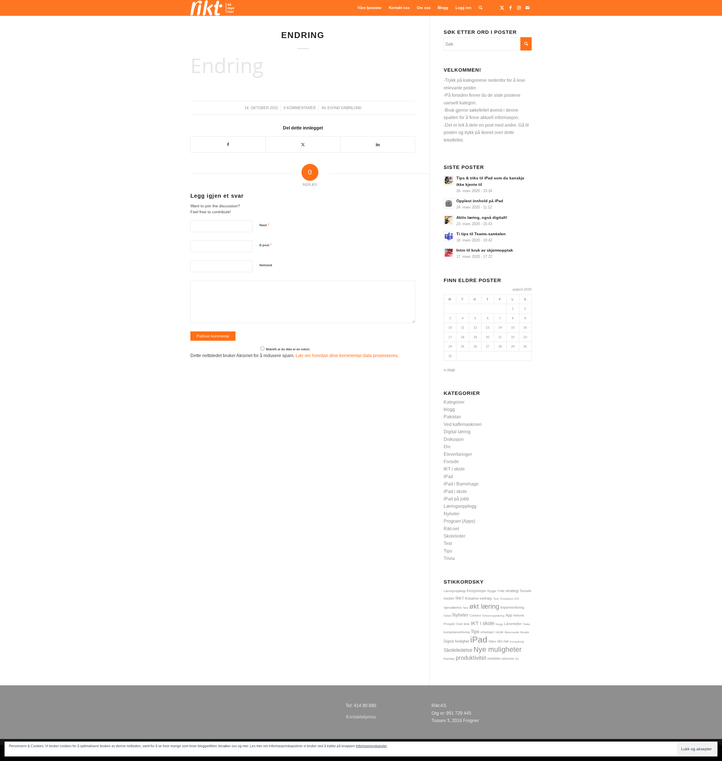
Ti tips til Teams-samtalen (481, 234)
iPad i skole (455, 491)
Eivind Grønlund (344, 108)
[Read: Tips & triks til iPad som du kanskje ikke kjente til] (449, 180)
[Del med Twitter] (303, 144)
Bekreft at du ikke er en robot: (287, 349)
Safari (447, 615)
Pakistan (452, 416)
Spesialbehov (453, 607)
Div (447, 446)
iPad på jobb (456, 498)
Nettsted (265, 265)
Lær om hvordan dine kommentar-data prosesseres (346, 355)
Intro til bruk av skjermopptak (484, 250)
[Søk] (480, 8)
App (509, 615)
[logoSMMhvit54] (212, 8)
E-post (265, 245)
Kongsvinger (476, 591)
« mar (449, 370)
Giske (526, 624)
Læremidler (513, 624)
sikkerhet (507, 658)
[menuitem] (369, 8)
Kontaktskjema (361, 716)
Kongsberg (517, 641)
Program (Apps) (459, 521)
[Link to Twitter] (502, 7)
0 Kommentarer (300, 108)
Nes (465, 607)
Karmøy (449, 658)
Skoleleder (454, 536)
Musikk (524, 632)
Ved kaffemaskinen (463, 424)
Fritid (501, 591)
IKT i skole (454, 469)
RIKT (459, 599)
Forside (451, 461)
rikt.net (503, 641)
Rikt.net (451, 528)
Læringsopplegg (460, 506)
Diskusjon (454, 439)
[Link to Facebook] (510, 7)
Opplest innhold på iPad (479, 201)
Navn (264, 225)
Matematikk (512, 632)
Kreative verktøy (478, 598)
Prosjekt (449, 624)
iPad (448, 476)
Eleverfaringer (458, 454)
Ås (517, 658)
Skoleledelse (458, 650)
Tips (448, 551)
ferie (467, 624)
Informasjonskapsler (371, 746)
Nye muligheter (497, 649)
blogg (449, 409)
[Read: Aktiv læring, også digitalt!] (449, 220)
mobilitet (493, 658)
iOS (516, 598)
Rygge (491, 591)
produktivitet (471, 658)
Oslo (459, 624)
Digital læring (457, 431)
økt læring (484, 606)
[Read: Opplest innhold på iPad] (449, 203)
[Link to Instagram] (519, 7)
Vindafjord (506, 598)
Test (448, 543)
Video (492, 641)
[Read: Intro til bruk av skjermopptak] (449, 253)
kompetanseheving (457, 632)
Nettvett (518, 615)
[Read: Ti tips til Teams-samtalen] (449, 236)
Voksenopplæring (493, 615)
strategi (512, 590)
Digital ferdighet (456, 641)
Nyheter (451, 513)
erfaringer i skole (492, 632)
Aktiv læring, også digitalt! (481, 217)
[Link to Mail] (527, 7)
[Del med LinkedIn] (377, 144)
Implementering (512, 607)
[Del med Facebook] (228, 144)
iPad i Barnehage (461, 483)
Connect (475, 615)
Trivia (449, 558)
